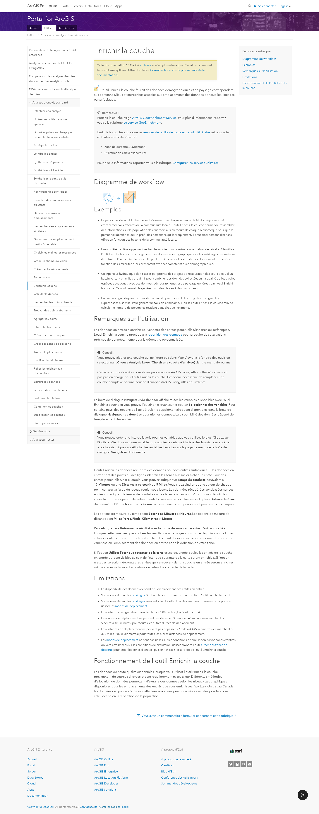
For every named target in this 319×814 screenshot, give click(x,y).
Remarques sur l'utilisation (260, 71)
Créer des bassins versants (51, 269)
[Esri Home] (235, 751)
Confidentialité (88, 806)
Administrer (66, 28)
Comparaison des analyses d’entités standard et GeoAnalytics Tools (52, 79)
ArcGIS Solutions (105, 789)
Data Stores (93, 6)
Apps (118, 6)
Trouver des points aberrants (52, 310)
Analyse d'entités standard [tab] (50, 102)
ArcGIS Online (103, 759)
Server (31, 771)
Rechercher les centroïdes (51, 191)
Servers (78, 6)
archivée (145, 65)
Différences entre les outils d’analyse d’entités (52, 92)
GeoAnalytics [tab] (41, 431)
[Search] (250, 5)
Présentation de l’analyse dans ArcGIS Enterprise (53, 52)
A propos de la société (176, 759)
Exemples (248, 65)
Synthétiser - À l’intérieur (49, 170)
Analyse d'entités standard (73, 35)
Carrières (167, 765)
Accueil (34, 28)
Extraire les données (47, 381)
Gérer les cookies (109, 806)
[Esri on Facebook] (237, 764)
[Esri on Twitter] (231, 764)
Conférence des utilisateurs (179, 777)
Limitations (249, 77)
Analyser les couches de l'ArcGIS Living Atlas (50, 65)
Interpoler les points (47, 327)
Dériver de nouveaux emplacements (47, 215)
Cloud (108, 6)
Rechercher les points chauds (53, 302)
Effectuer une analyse (47, 111)
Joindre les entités (46, 153)
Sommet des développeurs (179, 783)
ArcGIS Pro (101, 765)
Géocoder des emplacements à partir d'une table (54, 242)
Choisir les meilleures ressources (55, 252)
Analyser (46, 35)
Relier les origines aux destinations (48, 371)
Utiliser (49, 28)
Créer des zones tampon (50, 335)
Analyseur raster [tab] (43, 439)
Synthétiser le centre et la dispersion (50, 181)
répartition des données (165, 334)
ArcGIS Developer (106, 783)
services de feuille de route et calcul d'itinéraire (176, 132)
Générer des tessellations (50, 390)
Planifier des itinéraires (48, 360)
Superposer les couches (49, 414)
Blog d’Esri (168, 771)
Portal (65, 6)
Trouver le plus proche (48, 352)
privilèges (138, 595)
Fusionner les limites (47, 398)
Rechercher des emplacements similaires (54, 229)
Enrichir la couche (45, 285)
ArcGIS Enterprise (42, 6)
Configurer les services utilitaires (195, 163)
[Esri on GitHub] (243, 764)
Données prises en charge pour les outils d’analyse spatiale (54, 135)
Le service (142, 122)
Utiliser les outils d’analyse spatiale (51, 122)
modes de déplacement (131, 606)
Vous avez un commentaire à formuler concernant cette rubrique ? (189, 716)
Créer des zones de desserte (52, 343)
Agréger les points (46, 145)
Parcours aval (42, 277)
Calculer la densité (46, 294)
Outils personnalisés (47, 423)
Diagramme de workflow (259, 59)
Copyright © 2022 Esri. (40, 806)
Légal (125, 806)
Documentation (37, 795)
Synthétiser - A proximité (49, 162)
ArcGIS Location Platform (111, 777)
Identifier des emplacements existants (52, 202)
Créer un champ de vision (50, 261)
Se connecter (267, 6)
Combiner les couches (48, 406)
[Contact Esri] (249, 764)
